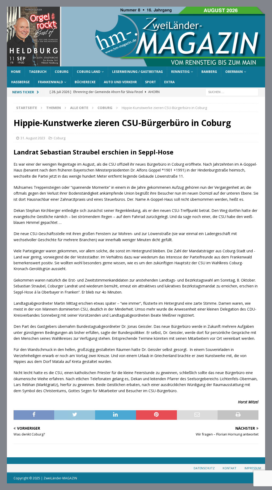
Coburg (62, 71)
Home (16, 71)
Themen (53, 107)
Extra (169, 82)
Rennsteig (180, 71)
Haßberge (20, 82)
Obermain (234, 71)
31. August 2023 (32, 138)
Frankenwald (50, 82)
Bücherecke (85, 82)
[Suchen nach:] (231, 91)
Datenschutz (204, 468)
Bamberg (209, 71)
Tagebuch (37, 71)
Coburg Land (88, 71)
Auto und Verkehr (120, 82)
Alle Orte (79, 107)
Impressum (252, 468)
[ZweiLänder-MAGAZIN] (136, 63)
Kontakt (229, 468)
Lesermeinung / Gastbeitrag (137, 71)
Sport (150, 82)
